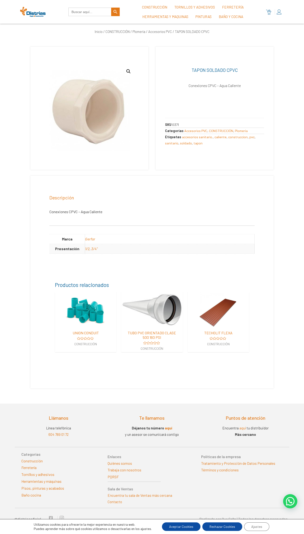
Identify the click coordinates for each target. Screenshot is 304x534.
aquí (168, 428)
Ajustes (256, 527)
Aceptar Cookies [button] (181, 527)
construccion (238, 137)
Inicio (99, 31)
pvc (252, 137)
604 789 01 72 (58, 434)
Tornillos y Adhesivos (194, 7)
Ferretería (233, 7)
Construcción (154, 7)
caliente (220, 137)
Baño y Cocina (231, 16)
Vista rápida (85, 323)
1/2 (87, 248)
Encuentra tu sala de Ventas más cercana (140, 495)
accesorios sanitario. (197, 137)
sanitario (171, 143)
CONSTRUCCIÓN (117, 31)
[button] (290, 501)
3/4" (94, 248)
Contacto (115, 502)
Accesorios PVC (160, 31)
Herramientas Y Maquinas (165, 16)
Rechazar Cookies (222, 527)
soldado (186, 143)
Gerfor (90, 239)
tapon (198, 143)
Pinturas (203, 16)
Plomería (139, 31)
